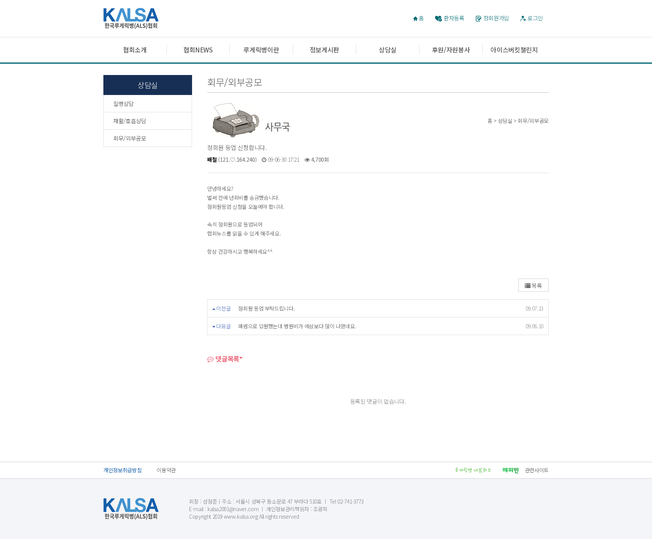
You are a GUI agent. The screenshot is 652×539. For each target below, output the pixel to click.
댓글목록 (226, 358)
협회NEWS (198, 49)
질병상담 (123, 103)
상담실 (388, 49)
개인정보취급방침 (122, 470)
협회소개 (135, 49)
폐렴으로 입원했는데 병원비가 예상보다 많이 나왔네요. (297, 326)
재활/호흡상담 (129, 121)
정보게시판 (324, 49)
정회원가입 (496, 18)
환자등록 (454, 18)
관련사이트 (537, 470)
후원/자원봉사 (451, 49)
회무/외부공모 (129, 138)
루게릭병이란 (261, 49)
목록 (536, 285)
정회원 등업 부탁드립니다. (266, 308)
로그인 (535, 18)
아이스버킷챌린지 (514, 49)
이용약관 (166, 470)
